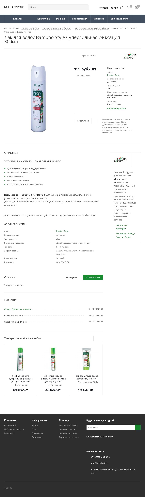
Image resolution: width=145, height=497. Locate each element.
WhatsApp (110, 443)
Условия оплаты (67, 429)
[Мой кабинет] (121, 7)
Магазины (9, 433)
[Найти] (85, 7)
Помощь (64, 420)
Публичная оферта (14, 429)
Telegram (96, 443)
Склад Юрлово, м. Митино (17, 309)
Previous (96, 338)
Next (100, 338)
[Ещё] (136, 19)
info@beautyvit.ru (99, 463)
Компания (10, 420)
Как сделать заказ (68, 425)
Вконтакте (89, 443)
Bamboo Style (113, 75)
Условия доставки (68, 433)
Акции (35, 425)
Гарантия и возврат (69, 437)
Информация (39, 420)
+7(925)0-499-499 (108, 8)
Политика (36, 437)
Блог (34, 429)
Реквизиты (37, 433)
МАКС (103, 443)
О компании (10, 425)
